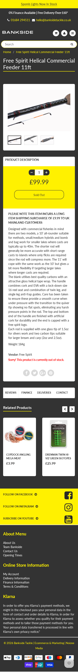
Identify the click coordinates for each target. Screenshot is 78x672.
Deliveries (44, 392)
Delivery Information (16, 578)
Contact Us (10, 551)
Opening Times (12, 555)
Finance (26, 392)
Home (7, 52)
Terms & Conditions (15, 586)
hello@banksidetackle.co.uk (53, 20)
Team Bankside (12, 547)
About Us (9, 543)
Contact (62, 392)
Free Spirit (25, 354)
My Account (11, 574)
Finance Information (16, 582)
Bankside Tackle (23, 643)
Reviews (10, 392)
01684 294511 (20, 20)
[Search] (72, 44)
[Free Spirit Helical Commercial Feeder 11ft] (39, 110)
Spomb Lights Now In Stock (39, 4)
